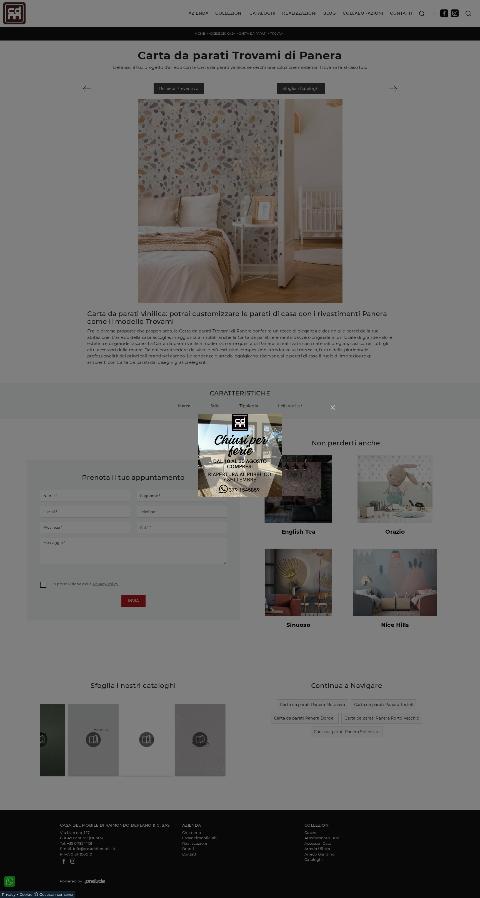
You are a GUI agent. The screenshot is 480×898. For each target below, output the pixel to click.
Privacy (9, 894)
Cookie (26, 894)
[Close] (333, 407)
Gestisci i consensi (56, 894)
